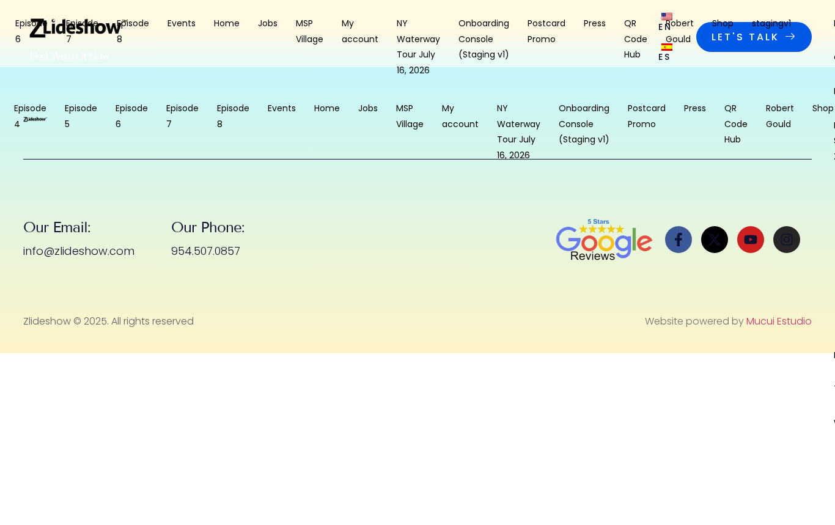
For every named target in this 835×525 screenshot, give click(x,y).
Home (227, 23)
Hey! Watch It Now (68, 56)
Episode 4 (30, 116)
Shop (723, 23)
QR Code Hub (635, 36)
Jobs (268, 23)
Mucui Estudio (779, 321)
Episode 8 (133, 31)
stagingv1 (771, 23)
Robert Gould (680, 31)
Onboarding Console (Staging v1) (483, 36)
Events (181, 23)
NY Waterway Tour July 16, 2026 (418, 36)
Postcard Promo (546, 31)
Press (595, 23)
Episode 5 (81, 116)
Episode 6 (31, 31)
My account (360, 31)
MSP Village (309, 31)
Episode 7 (82, 31)
